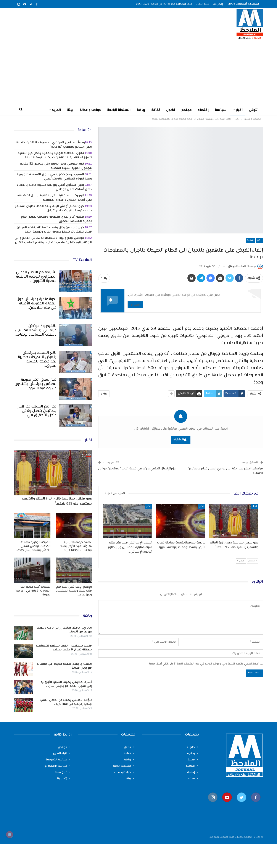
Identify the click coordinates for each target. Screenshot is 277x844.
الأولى (253, 110)
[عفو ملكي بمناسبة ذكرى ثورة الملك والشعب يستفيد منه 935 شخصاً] (233, 521)
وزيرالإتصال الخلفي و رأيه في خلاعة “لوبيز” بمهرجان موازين (137, 468)
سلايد (250, 240)
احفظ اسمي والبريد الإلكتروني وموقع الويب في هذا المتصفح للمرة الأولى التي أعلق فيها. (203, 664)
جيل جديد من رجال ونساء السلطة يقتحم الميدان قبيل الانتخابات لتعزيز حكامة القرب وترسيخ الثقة (54, 229)
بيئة (70, 110)
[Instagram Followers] (213, 804)
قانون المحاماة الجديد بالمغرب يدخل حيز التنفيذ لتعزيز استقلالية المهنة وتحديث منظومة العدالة (55, 155)
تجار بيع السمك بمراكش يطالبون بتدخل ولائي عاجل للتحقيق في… (36, 411)
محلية (191, 760)
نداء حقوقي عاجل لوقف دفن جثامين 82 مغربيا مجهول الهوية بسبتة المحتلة (56, 166)
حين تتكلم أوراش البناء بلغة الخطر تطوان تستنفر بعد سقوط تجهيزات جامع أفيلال (53, 208)
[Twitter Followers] (241, 804)
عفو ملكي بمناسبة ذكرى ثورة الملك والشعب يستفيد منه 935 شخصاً (57, 501)
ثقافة (155, 110)
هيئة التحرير (202, 4)
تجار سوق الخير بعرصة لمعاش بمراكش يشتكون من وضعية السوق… (35, 384)
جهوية (191, 747)
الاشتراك (135, 304)
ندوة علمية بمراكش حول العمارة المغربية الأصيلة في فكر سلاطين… (36, 303)
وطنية (191, 753)
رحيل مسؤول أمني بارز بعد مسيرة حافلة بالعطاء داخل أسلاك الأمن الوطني (54, 187)
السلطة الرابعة (118, 110)
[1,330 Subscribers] (227, 804)
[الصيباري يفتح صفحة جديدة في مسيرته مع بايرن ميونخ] (23, 669)
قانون (170, 110)
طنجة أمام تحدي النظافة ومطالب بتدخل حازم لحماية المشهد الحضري (56, 219)
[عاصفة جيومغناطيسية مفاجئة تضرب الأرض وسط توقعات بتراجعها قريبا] (180, 521)
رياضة (141, 110)
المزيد (56, 110)
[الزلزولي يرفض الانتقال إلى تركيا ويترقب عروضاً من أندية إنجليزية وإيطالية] (23, 633)
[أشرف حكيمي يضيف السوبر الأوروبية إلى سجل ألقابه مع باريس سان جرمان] (23, 687)
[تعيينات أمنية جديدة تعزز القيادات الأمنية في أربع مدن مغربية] (32, 570)
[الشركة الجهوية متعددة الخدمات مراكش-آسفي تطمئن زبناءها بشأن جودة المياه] (32, 525)
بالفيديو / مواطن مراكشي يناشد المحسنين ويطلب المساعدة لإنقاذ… (35, 330)
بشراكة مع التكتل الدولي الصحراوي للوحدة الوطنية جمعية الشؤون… (36, 276)
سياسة (221, 110)
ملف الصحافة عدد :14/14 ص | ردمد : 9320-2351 (164, 4)
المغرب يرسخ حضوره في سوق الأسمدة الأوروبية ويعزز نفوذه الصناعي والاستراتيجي (54, 176)
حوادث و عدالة (90, 110)
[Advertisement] (138, 72)
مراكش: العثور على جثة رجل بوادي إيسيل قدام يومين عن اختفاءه (225, 471)
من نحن (62, 747)
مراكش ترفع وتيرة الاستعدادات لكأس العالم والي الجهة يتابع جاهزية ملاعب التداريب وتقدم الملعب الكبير (53, 240)
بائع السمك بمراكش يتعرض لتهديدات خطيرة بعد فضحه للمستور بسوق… (37, 359)
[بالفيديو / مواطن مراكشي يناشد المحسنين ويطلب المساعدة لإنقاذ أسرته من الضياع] (75, 335)
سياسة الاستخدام (56, 766)
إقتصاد (203, 110)
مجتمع (186, 110)
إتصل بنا (218, 4)
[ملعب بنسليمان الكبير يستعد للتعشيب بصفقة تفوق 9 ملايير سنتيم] (23, 651)
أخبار (239, 110)
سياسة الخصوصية (56, 760)
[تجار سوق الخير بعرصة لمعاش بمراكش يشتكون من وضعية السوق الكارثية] (75, 389)
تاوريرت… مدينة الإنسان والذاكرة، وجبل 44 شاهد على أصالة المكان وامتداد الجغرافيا (54, 197)
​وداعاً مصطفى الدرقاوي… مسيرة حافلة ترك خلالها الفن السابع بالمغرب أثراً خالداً (54, 144)
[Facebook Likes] (256, 804)
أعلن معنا (61, 772)
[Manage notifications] (9, 834)
